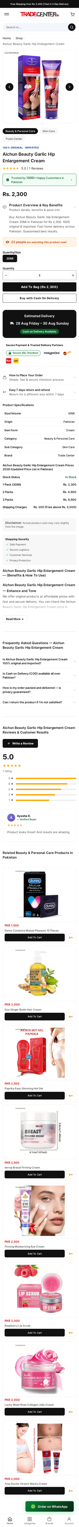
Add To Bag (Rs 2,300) (39, 287)
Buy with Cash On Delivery (39, 298)
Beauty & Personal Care (20, 131)
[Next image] (70, 87)
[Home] (39, 14)
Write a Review (23, 743)
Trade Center (13, 138)
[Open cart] (72, 14)
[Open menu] (7, 14)
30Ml (9, 258)
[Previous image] (9, 87)
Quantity (8, 268)
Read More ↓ (15, 619)
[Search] (71, 27)
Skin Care (49, 131)
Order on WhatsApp (53, 1506)
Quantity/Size (12, 252)
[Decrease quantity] (6, 275)
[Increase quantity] (73, 275)
